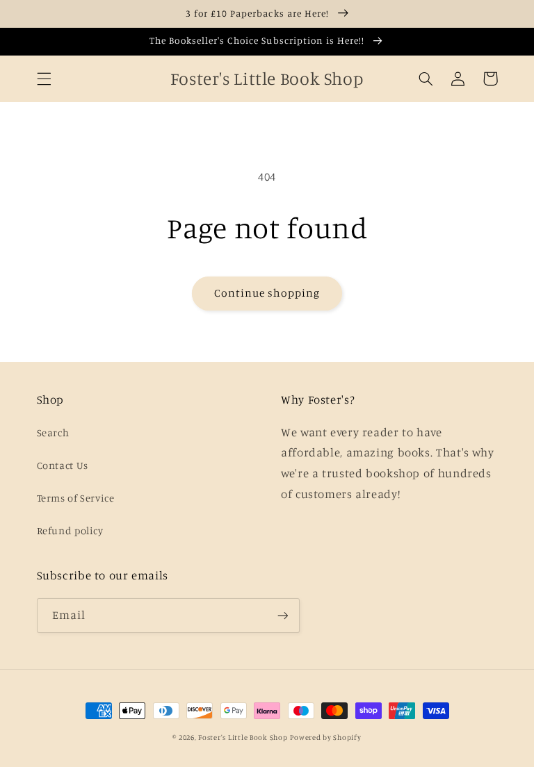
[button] (44, 78)
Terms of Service (76, 498)
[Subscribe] (282, 615)
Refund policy (70, 530)
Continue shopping (267, 292)
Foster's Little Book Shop (242, 737)
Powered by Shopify (325, 737)
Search (53, 432)
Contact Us (62, 465)
